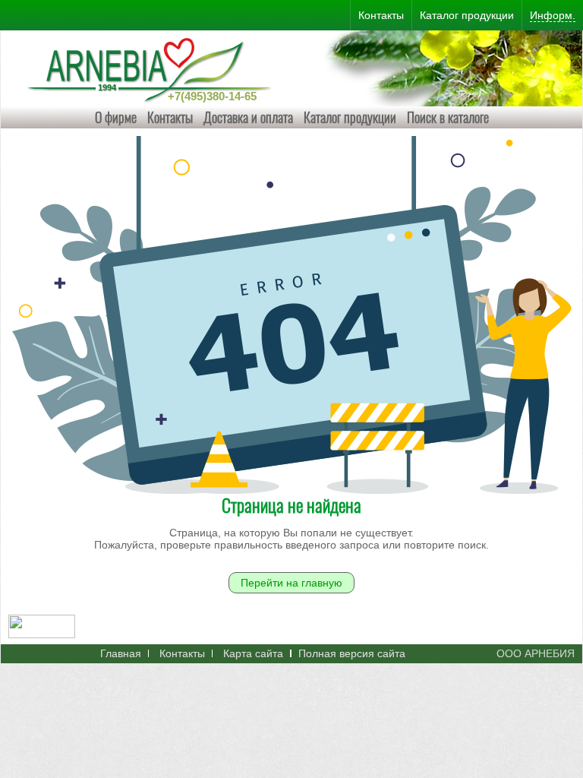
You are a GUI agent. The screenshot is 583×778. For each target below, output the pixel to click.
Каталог (467, 15)
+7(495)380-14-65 (212, 96)
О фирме (116, 117)
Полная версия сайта (351, 653)
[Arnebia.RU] (152, 68)
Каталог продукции (350, 117)
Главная (120, 653)
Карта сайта (253, 653)
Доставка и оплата (248, 117)
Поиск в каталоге (448, 117)
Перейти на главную (291, 583)
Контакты (170, 117)
